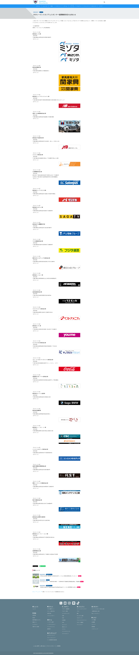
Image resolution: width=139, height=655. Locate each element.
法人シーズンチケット (96, 613)
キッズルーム (35, 624)
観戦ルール (35, 622)
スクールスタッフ (65, 633)
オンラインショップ (51, 635)
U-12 (63, 622)
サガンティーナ (79, 617)
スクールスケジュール (66, 631)
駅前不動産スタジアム (37, 619)
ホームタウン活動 (80, 615)
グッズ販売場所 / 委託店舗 (52, 639)
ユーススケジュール (65, 613)
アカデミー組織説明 (65, 608)
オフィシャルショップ (51, 637)
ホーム (34, 591)
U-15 (63, 617)
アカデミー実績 (65, 611)
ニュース (38, 591)
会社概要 (93, 622)
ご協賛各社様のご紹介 (96, 611)
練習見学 (49, 628)
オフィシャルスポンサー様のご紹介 (98, 608)
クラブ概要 (94, 619)
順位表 (34, 617)
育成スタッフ (64, 626)
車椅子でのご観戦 (36, 626)
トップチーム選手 (50, 622)
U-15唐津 (63, 620)
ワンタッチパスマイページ (81, 620)
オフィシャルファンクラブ (81, 608)
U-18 (63, 615)
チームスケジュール (51, 626)
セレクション (64, 624)
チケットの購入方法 (51, 611)
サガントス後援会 (80, 622)
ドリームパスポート (51, 615)
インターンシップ (95, 628)
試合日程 (34, 615)
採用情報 (93, 626)
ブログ (78, 611)
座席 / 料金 (49, 613)
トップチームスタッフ (51, 624)
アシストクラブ (79, 624)
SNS (77, 613)
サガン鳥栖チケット (51, 608)
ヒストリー (94, 624)
